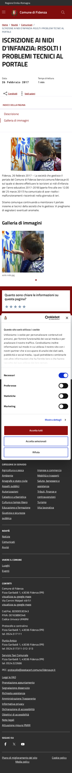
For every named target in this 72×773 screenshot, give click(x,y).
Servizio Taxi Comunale (15, 655)
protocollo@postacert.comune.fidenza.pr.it (31, 670)
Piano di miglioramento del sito (19, 758)
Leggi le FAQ (9, 677)
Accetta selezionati (36, 441)
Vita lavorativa (45, 508)
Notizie (6, 536)
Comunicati (26, 24)
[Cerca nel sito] (63, 12)
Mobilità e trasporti (48, 476)
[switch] (63, 385)
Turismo (41, 502)
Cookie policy (59, 758)
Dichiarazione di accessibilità (18, 709)
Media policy (22, 762)
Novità (14, 24)
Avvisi (5, 547)
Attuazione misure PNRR (16, 725)
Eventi (5, 571)
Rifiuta (36, 452)
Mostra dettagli (53, 420)
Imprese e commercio (49, 470)
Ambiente (7, 476)
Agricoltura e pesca (13, 470)
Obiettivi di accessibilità (15, 714)
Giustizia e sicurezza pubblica (13, 515)
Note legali (8, 720)
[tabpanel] (36, 254)
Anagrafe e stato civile (14, 481)
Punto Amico (9, 640)
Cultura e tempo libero (14, 502)
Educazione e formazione (16, 508)
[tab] (36, 280)
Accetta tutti (36, 430)
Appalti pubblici (10, 486)
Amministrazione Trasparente (19, 698)
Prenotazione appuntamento (18, 682)
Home (5, 24)
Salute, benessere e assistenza (48, 483)
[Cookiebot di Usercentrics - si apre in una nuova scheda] (45, 318)
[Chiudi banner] (67, 318)
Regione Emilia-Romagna (17, 3)
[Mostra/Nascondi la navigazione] (4, 12)
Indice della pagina (14, 105)
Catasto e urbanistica (14, 497)
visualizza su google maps (16, 596)
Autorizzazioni (10, 492)
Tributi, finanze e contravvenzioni (46, 494)
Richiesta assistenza (13, 693)
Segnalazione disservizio (16, 688)
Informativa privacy (13, 704)
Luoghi (6, 566)
